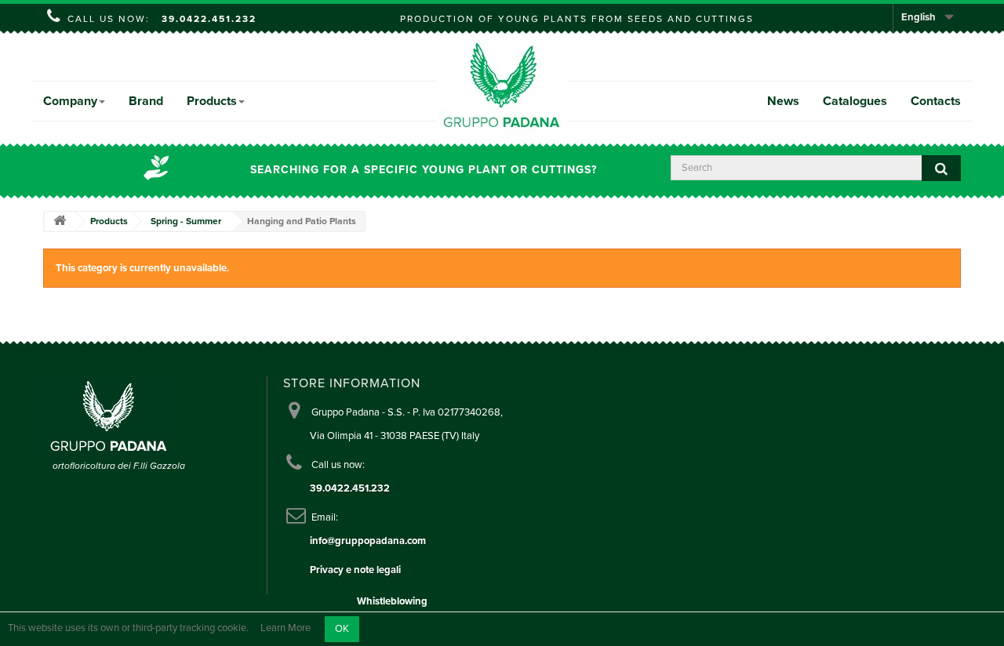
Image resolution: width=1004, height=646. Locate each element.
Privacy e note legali (355, 570)
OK (342, 628)
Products (212, 101)
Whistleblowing (392, 601)
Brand (146, 101)
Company (70, 101)
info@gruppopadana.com (368, 541)
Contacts (936, 101)
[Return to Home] (60, 221)
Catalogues (855, 101)
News (783, 101)
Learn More (285, 628)
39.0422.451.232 (209, 18)
